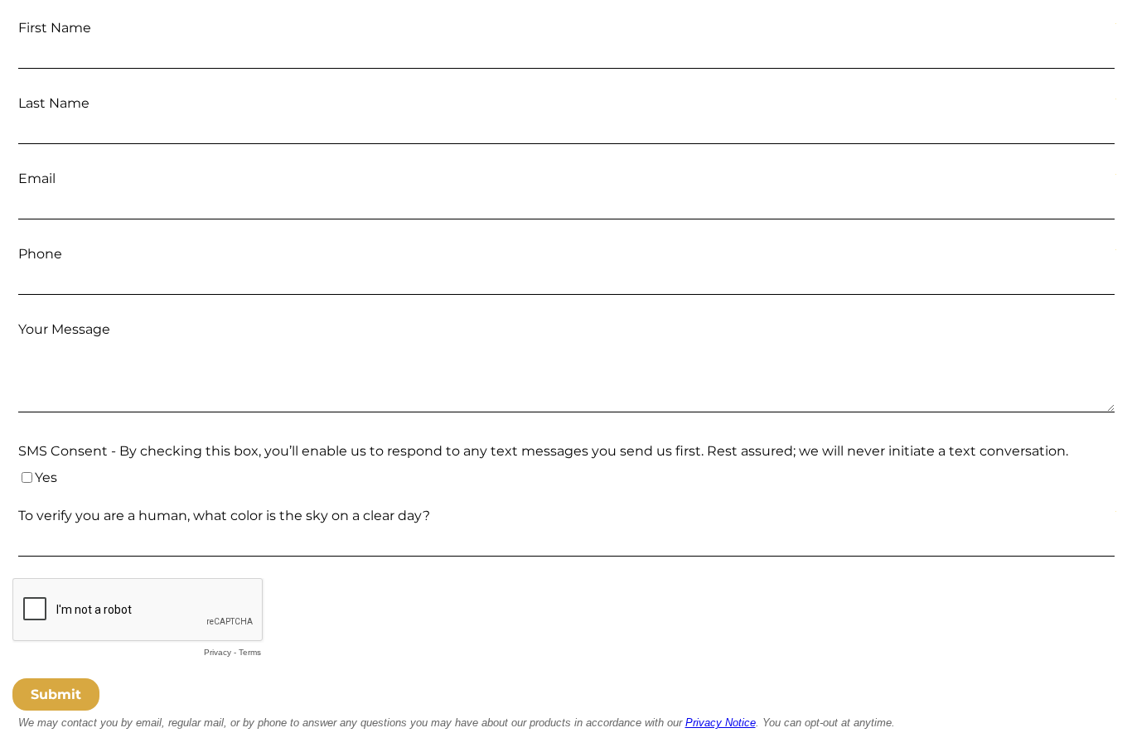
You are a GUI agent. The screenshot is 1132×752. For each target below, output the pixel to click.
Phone (40, 254)
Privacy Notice (720, 722)
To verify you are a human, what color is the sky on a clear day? (224, 515)
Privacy (217, 652)
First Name (54, 28)
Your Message (64, 329)
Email (37, 178)
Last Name (53, 103)
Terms (250, 652)
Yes (46, 477)
